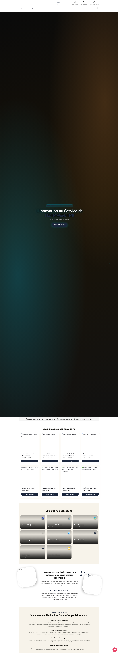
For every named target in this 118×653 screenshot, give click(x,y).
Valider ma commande (94, 4)
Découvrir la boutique (59, 224)
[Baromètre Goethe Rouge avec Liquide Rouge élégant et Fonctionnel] (70, 476)
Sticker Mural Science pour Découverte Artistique (89, 454)
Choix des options (29, 461)
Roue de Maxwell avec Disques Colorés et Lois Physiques (28, 487)
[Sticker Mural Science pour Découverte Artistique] (90, 442)
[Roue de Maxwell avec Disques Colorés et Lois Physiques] (29, 476)
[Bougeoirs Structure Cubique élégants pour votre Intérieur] (90, 476)
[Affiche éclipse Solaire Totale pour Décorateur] (29, 442)
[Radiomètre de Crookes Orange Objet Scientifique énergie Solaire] (50, 476)
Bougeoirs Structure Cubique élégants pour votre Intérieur (90, 487)
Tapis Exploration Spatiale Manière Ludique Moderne (69, 454)
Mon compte (75, 4)
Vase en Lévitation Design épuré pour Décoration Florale (50, 454)
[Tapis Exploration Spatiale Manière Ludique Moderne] (70, 442)
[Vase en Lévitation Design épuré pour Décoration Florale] (50, 442)
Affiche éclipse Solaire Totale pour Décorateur (29, 454)
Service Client (84, 4)
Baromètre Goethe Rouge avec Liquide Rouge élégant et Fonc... (70, 487)
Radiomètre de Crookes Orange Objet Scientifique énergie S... (49, 487)
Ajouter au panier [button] (30, 494)
